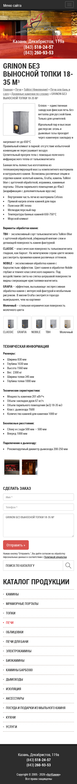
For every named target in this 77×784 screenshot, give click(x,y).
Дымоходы (14, 679)
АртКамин (53, 774)
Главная (8, 89)
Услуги (11, 726)
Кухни (11, 717)
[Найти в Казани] (68, 565)
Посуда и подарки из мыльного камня (35, 708)
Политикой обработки (55, 557)
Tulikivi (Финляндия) (36, 89)
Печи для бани (17, 641)
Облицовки (14, 632)
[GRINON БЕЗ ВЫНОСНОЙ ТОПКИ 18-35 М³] (19, 119)
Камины (12, 594)
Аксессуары (15, 698)
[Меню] (69, 4)
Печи (18, 89)
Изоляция (13, 689)
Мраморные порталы (22, 603)
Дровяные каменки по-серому (30, 94)
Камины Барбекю (19, 670)
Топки (10, 613)
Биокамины (15, 660)
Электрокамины (18, 651)
